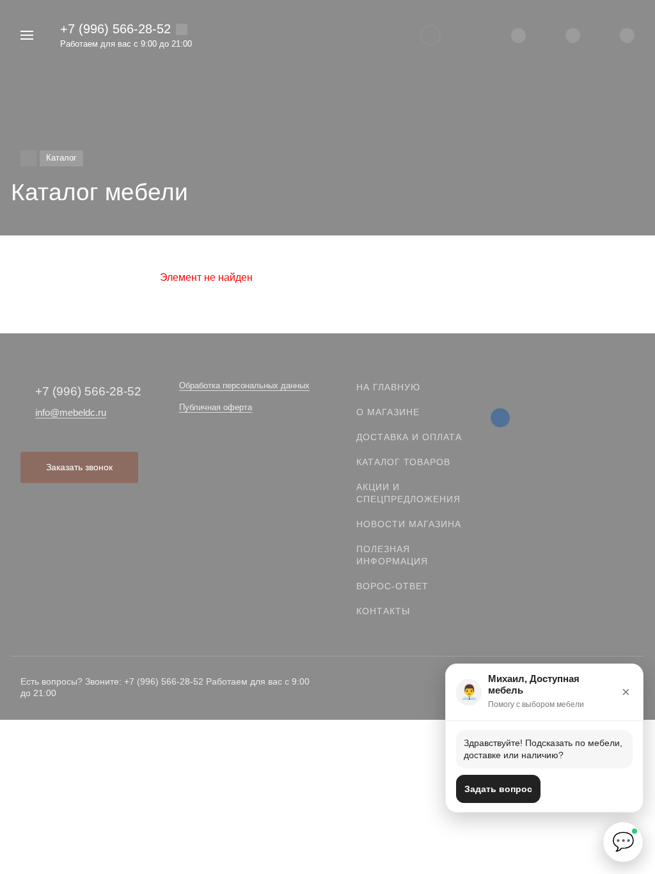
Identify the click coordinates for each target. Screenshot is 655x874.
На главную (388, 387)
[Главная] (28, 158)
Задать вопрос (498, 789)
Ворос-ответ (392, 586)
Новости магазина (408, 524)
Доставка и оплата (409, 437)
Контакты (383, 611)
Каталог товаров (403, 462)
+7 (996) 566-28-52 (115, 29)
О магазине (388, 412)
